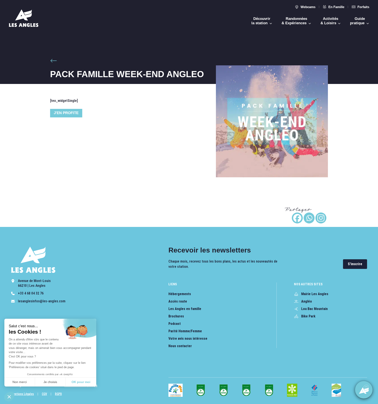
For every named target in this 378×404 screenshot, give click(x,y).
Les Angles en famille (184, 309)
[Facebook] (297, 217)
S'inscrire (355, 264)
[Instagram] (320, 217)
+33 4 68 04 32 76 (31, 293)
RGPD (58, 394)
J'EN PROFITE (66, 113)
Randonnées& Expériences (295, 21)
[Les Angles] (23, 18)
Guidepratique (358, 21)
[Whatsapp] (309, 217)
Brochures (176, 316)
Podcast (174, 324)
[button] (9, 396)
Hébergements (179, 294)
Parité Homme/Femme (185, 331)
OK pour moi (81, 382)
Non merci (19, 382)
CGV (44, 394)
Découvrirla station (260, 21)
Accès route (177, 301)
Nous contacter (180, 346)
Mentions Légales (22, 394)
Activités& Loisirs (329, 21)
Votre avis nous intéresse (187, 338)
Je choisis (50, 382)
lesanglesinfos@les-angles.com (41, 301)
